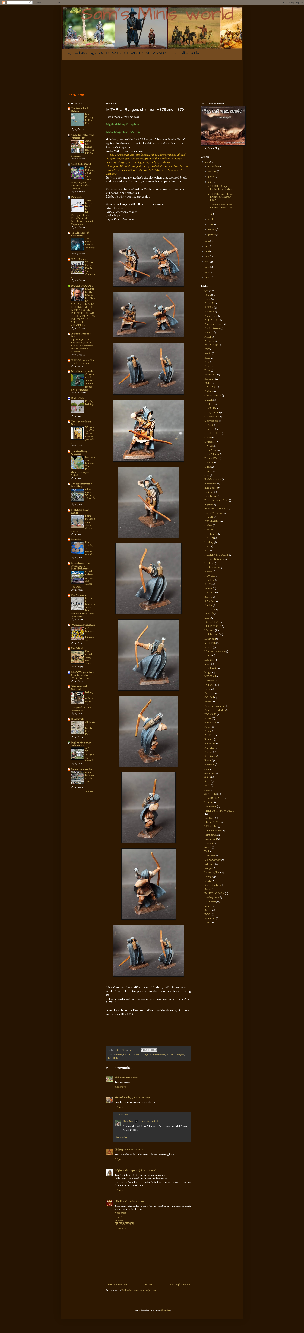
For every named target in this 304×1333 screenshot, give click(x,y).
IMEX (207, 584)
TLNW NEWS (212, 822)
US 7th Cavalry (212, 860)
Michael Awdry (123, 1097)
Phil (117, 1077)
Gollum (208, 526)
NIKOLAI (210, 676)
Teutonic (209, 802)
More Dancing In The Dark (89, 119)
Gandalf (208, 517)
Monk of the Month (214, 651)
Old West (209, 685)
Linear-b (209, 614)
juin (210, 182)
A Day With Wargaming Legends (89, 754)
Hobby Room (211, 568)
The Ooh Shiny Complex (79, 453)
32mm (119, 1054)
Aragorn (209, 341)
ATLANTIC (211, 345)
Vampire (209, 868)
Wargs (207, 889)
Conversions (211, 421)
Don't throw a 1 (79, 595)
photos (207, 718)
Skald (207, 786)
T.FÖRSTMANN (213, 798)
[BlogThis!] (145, 1050)
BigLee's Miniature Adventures (81, 744)
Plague (207, 731)
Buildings (209, 379)
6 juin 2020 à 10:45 (134, 1150)
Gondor (135, 1054)
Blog (207, 362)
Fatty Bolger (210, 496)
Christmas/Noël (212, 396)
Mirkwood (210, 639)
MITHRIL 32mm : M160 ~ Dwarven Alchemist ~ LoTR (220, 197)
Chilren (208, 391)
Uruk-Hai (209, 856)
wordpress (120, 1213)
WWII (207, 914)
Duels (207, 467)
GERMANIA (211, 521)
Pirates (207, 727)
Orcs (207, 689)
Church (208, 400)
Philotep (119, 1150)
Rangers (180, 1054)
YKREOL (209, 919)
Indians (208, 589)
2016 (207, 251)
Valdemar (209, 864)
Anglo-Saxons (212, 328)
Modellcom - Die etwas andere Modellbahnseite (80, 566)
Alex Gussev (211, 316)
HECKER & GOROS (216, 555)
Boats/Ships (210, 375)
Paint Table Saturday (215, 706)
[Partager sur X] (149, 1050)
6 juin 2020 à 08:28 (148, 1121)
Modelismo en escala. (82, 371)
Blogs (207, 366)
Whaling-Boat (211, 898)
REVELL (209, 748)
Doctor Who (211, 458)
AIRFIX (209, 307)
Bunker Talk (77, 398)
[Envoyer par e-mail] (142, 1050)
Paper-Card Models (215, 710)
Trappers (209, 843)
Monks (208, 656)
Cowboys (209, 429)
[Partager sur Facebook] (152, 1050)
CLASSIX (210, 408)
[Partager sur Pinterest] (155, 1050)
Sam (206, 769)
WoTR (208, 910)
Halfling (208, 542)
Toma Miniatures (213, 831)
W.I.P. (207, 881)
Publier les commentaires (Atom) (138, 1290)
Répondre (120, 1087)
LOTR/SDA (146, 1054)
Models (208, 647)
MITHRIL (171, 1054)
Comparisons (211, 412)
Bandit (207, 354)
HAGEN (209, 538)
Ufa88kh (119, 1201)
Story (207, 790)
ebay (206, 475)
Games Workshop (213, 513)
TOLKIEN (113, 1058)
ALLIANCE (211, 320)
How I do (209, 580)
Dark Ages (210, 450)
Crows (208, 438)
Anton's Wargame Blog (81, 335)
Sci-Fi (207, 777)
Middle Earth (159, 1054)
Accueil (148, 1284)
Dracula (208, 463)
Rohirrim (209, 765)
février (212, 230)
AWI (207, 349)
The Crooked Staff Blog (81, 423)
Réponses (123, 1115)
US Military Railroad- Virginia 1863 (82, 136)
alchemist (209, 312)
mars (211, 224)
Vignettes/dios (212, 872)
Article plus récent (117, 1284)
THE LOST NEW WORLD (219, 811)
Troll (207, 851)
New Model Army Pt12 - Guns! (88, 657)
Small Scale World (81, 164)
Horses (208, 572)
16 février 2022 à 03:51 (136, 1201)
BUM (207, 383)
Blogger (165, 1310)
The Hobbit (210, 807)
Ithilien (208, 597)
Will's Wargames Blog (83, 360)
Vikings (208, 877)
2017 (207, 246)
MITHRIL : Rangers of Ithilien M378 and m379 (221, 188)
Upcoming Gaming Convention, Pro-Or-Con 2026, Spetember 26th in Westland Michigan (82, 346)
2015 (207, 257)
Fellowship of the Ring (216, 500)
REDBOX (210, 744)
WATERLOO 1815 (214, 893)
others (207, 702)
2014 (207, 262)
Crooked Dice (212, 433)
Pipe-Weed (210, 723)
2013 (207, 267)
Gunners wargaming (82, 769)
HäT (206, 551)
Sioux (207, 781)
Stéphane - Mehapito (125, 1170)
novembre (213, 166)
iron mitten (77, 539)
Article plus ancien (180, 1284)
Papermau (76, 197)
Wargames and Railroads (79, 688)
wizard (207, 906)
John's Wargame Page (82, 672)
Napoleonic (210, 668)
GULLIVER (211, 534)
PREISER (209, 735)
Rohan (207, 760)
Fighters (208, 505)
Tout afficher (91, 791)
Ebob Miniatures (212, 479)
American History (214, 324)
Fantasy (126, 1054)
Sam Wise (129, 1121)
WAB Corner (78, 259)
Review (208, 752)
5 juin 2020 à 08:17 (129, 1077)
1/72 (206, 291)
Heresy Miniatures (214, 559)
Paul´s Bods (77, 648)
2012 (207, 272)
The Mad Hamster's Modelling (81, 485)
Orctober (209, 693)
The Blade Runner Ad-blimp (90, 243)
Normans (209, 681)
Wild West (210, 902)
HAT (207, 547)
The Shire (209, 818)
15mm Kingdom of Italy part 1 (89, 776)
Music (207, 664)
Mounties (209, 660)
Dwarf (207, 471)
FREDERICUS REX (215, 509)
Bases (207, 358)
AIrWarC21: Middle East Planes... (90, 728)
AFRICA (209, 303)
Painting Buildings (89, 403)
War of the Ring (212, 885)
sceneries (209, 773)
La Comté (209, 610)
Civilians (209, 404)
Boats (207, 370)
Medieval (209, 630)
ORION (209, 697)
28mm (207, 295)
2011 (207, 277)
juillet (211, 177)
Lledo (207, 618)
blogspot (119, 1216)
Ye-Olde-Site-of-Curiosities (80, 234)
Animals (208, 333)
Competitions (211, 417)
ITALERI (209, 593)
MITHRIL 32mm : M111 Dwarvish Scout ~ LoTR (221, 206)
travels (207, 847)
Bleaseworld (77, 719)
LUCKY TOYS (212, 626)
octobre (212, 172)
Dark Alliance (212, 454)
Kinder (208, 605)
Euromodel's (211, 488)
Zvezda (208, 923)
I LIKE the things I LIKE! (80, 511)
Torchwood (210, 839)
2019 (207, 241)
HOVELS (209, 576)
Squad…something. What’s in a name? (80, 677)
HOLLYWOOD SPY (83, 286)
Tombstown (210, 835)
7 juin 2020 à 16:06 (146, 1170)
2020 (207, 162)
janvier (212, 235)
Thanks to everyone (81, 363)
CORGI (209, 425)
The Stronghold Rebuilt (79, 110)
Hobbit (208, 563)
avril (210, 219)
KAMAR (209, 601)
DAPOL (209, 446)
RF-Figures (210, 756)
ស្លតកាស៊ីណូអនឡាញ (124, 1223)
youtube (119, 1220)
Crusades (209, 442)
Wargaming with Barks (83, 625)
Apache (208, 337)
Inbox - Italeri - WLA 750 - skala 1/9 (90, 494)
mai (210, 214)
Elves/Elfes (210, 484)
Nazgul (208, 672)
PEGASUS (210, 714)
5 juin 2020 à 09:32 (141, 1097)
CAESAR (209, 387)
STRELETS (210, 794)
